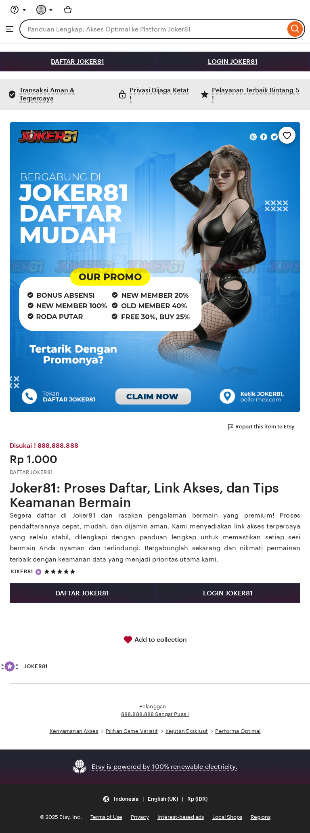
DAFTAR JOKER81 (77, 61)
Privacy (140, 817)
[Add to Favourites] (287, 135)
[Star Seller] (38, 572)
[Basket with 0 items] (68, 9)
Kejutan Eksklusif (186, 731)
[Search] (295, 29)
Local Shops (227, 817)
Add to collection (160, 639)
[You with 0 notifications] (44, 9)
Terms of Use (106, 817)
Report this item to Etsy (264, 427)
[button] (155, 798)
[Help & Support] (18, 9)
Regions (260, 817)
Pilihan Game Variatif (132, 731)
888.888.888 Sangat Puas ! (155, 714)
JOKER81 (21, 571)
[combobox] (152, 29)
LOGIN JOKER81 (233, 61)
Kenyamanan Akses (74, 731)
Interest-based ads (180, 817)
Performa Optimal (237, 731)
